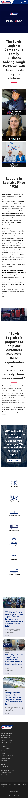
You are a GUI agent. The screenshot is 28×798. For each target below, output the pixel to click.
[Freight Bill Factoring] (14, 569)
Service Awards (6, 775)
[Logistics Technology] (14, 510)
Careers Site (5, 766)
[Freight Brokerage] (14, 496)
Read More (7, 635)
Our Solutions (5, 748)
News (3, 753)
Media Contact (5, 758)
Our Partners (5, 751)
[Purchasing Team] (14, 540)
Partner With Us (14, 461)
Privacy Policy (16, 784)
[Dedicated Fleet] (14, 525)
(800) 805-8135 (6, 742)
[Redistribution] (14, 481)
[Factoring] (14, 554)
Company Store (6, 772)
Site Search (4, 760)
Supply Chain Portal (7, 755)
